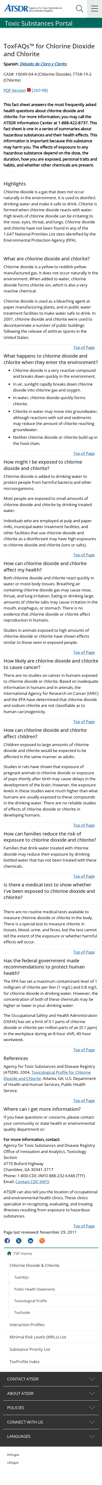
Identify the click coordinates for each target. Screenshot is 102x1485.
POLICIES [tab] (15, 1407)
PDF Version (26, 90)
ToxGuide (22, 1312)
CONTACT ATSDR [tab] (23, 1379)
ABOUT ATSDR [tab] (20, 1393)
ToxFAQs (21, 1277)
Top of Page (84, 347)
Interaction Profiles (27, 1324)
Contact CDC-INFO (32, 1181)
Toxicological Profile (30, 1300)
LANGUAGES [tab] (18, 1436)
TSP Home (22, 1253)
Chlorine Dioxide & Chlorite (34, 1265)
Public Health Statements (34, 1289)
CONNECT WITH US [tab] (25, 1422)
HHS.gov (13, 1455)
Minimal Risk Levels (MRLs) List (37, 1337)
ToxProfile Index (24, 1361)
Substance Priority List (29, 1349)
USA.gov (13, 1462)
